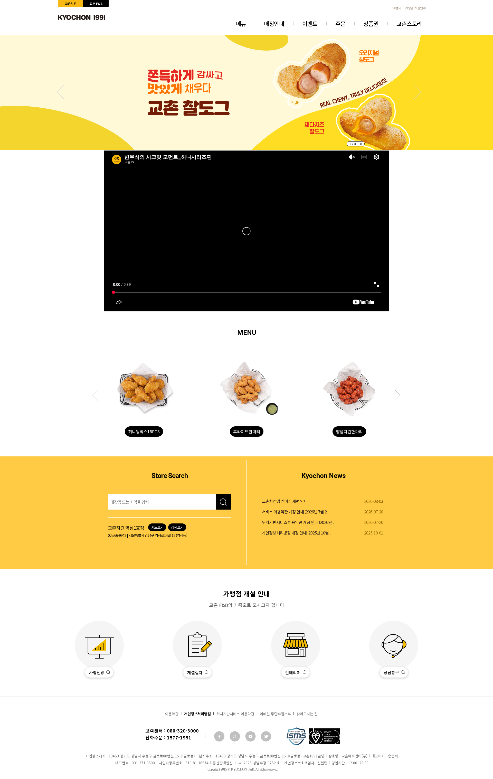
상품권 (370, 23)
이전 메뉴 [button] (395, 395)
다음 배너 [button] (64, 92)
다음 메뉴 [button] (98, 395)
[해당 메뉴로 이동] (143, 389)
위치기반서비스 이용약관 (235, 713)
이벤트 (309, 23)
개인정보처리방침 (197, 713)
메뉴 (241, 23)
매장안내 (274, 23)
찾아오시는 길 (307, 713)
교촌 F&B (96, 3)
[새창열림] (219, 736)
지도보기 (157, 527)
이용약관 (171, 713)
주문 (340, 23)
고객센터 (395, 8)
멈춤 (361, 144)
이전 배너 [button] (413, 92)
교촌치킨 (70, 3)
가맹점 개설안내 (415, 8)
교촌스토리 (409, 23)
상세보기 (177, 527)
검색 (223, 502)
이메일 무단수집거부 (275, 713)
